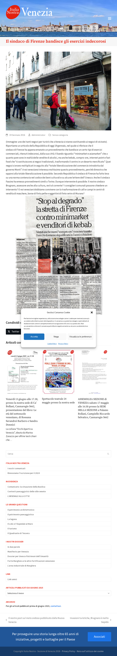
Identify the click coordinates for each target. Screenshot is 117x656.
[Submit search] (108, 453)
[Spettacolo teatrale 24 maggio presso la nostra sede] (58, 371)
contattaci (56, 606)
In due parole (14, 547)
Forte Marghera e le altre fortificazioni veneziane (31, 561)
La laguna (12, 519)
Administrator (38, 135)
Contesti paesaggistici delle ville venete (27, 491)
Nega (56, 336)
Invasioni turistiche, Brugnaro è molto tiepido (88, 620)
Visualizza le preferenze (80, 336)
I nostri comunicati (16, 468)
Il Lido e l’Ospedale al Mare (20, 523)
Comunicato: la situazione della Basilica (26, 486)
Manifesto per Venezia (18, 551)
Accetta (34, 336)
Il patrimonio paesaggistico (21, 514)
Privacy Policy (63, 343)
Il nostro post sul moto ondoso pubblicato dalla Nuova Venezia (35, 620)
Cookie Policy (52, 343)
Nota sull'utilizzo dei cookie (90, 651)
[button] (91, 312)
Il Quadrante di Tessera (19, 533)
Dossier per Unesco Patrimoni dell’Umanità (28, 556)
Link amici (12, 579)
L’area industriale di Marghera (22, 565)
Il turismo (12, 528)
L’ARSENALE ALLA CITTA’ (19, 496)
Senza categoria (60, 135)
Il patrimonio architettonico (21, 509)
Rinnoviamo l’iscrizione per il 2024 (24, 473)
